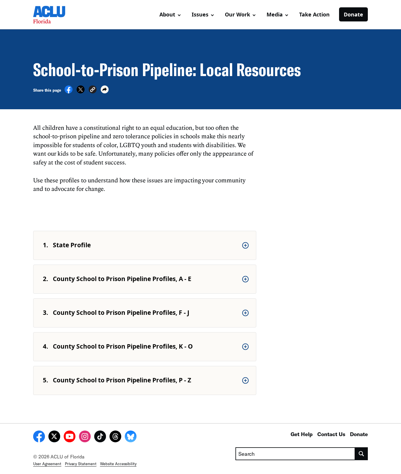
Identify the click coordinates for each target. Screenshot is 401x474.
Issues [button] (200, 14)
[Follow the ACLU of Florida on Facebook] (39, 437)
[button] (93, 90)
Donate (353, 14)
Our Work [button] (237, 14)
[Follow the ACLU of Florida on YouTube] (69, 437)
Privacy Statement (81, 463)
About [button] (167, 14)
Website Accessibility (118, 463)
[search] (361, 453)
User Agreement (47, 463)
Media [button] (275, 14)
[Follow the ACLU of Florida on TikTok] (100, 437)
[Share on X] (81, 91)
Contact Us (331, 434)
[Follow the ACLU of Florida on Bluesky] (131, 437)
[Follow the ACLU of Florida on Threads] (115, 437)
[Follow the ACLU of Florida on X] (54, 437)
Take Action (314, 14)
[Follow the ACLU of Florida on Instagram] (85, 437)
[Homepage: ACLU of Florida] (53, 14)
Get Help (302, 434)
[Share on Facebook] (69, 91)
